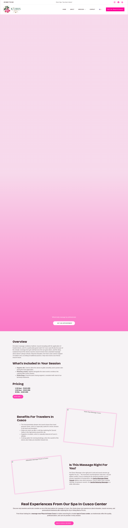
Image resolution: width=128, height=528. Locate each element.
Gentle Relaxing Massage (99, 482)
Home (64, 9)
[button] (85, 9)
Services (81, 9)
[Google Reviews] (122, 2)
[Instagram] (114, 2)
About (72, 9)
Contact (92, 9)
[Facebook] (118, 2)
